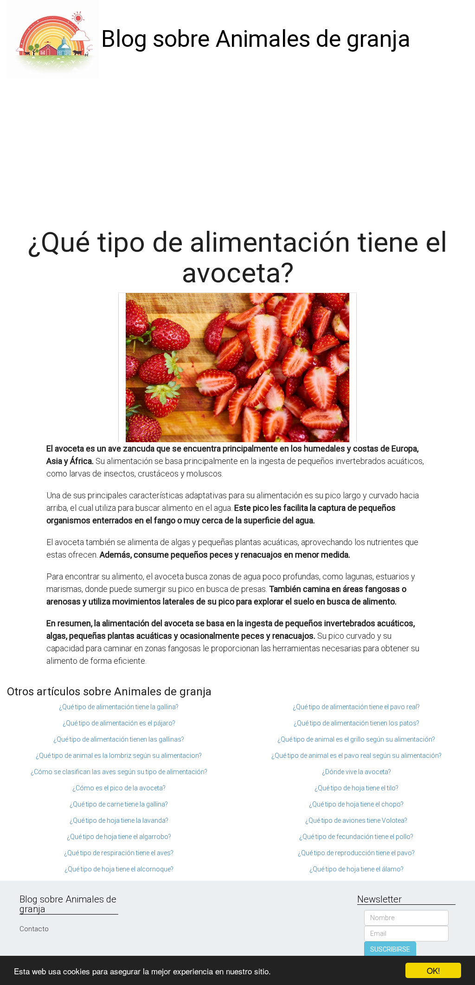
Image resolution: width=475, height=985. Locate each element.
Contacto (34, 929)
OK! (433, 970)
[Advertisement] (237, 148)
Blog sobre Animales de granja (256, 38)
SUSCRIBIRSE (390, 949)
